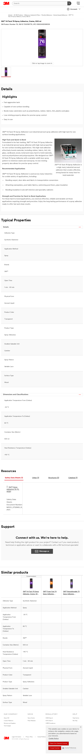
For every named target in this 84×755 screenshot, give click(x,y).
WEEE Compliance (50, 723)
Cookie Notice (54, 738)
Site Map (75, 720)
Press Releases (32, 720)
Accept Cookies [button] (54, 748)
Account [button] (74, 9)
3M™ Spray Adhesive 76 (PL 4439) (13, 489)
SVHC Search (49, 720)
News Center (31, 718)
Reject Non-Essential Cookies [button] (58, 743)
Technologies (7, 725)
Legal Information (16, 737)
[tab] (13, 477)
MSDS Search (49, 718)
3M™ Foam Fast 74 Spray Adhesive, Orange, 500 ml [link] (50, 593)
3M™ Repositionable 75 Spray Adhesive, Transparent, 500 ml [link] (71, 593)
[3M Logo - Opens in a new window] (6, 3)
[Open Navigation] (78, 4)
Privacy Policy (29, 737)
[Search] (69, 3)
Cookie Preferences (43, 737)
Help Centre (76, 718)
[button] (69, 748)
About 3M (6, 718)
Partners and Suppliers (10, 723)
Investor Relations (8, 720)
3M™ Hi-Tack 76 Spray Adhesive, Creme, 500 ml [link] (31, 593)
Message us (44, 551)
